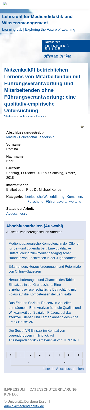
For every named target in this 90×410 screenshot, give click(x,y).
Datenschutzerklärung (53, 389)
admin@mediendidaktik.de (24, 406)
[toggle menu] (85, 4)
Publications (25, 116)
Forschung (35, 201)
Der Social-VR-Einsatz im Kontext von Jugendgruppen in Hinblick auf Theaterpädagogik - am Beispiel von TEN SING (44, 335)
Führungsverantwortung (63, 201)
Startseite (10, 116)
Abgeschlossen (17, 213)
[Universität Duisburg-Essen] (66, 50)
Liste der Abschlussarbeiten (63, 369)
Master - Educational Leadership (30, 137)
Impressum (14, 389)
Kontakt (12, 394)
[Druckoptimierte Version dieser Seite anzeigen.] (82, 126)
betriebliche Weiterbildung (44, 196)
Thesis (40, 116)
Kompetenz (75, 196)
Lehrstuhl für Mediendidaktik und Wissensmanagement (38, 22)
